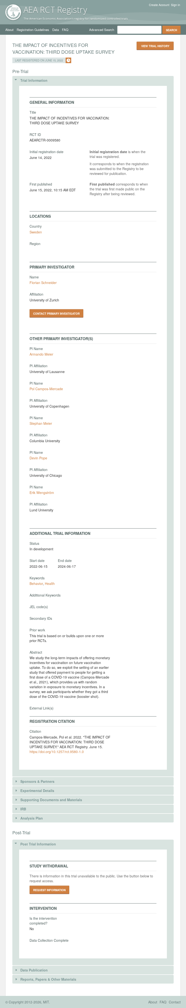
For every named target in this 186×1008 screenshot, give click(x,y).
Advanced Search (101, 29)
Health (50, 583)
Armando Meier (41, 354)
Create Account (159, 5)
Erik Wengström (42, 492)
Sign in (175, 5)
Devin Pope (38, 457)
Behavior (36, 583)
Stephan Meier (41, 423)
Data (55, 29)
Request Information (49, 890)
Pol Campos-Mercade (46, 388)
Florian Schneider (43, 282)
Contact (175, 1002)
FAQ (65, 29)
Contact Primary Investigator (56, 313)
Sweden (36, 232)
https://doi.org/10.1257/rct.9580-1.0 (57, 751)
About (9, 29)
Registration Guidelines (33, 29)
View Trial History (155, 46)
